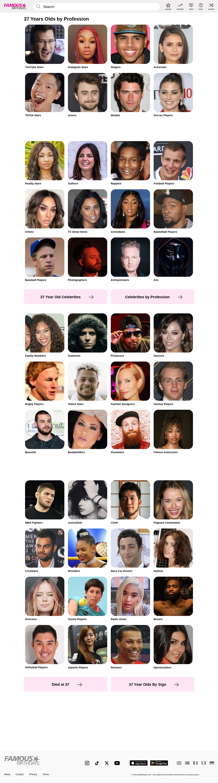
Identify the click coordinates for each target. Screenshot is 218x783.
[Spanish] (179, 763)
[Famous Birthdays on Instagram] (87, 763)
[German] (212, 763)
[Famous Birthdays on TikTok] (97, 763)
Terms (46, 774)
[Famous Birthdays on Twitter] (107, 763)
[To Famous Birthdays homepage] (15, 6)
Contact (20, 774)
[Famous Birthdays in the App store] (139, 763)
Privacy (33, 774)
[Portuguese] (187, 763)
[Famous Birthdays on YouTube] (117, 763)
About (7, 774)
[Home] (38, 760)
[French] (195, 763)
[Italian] (203, 763)
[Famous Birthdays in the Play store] (159, 763)
